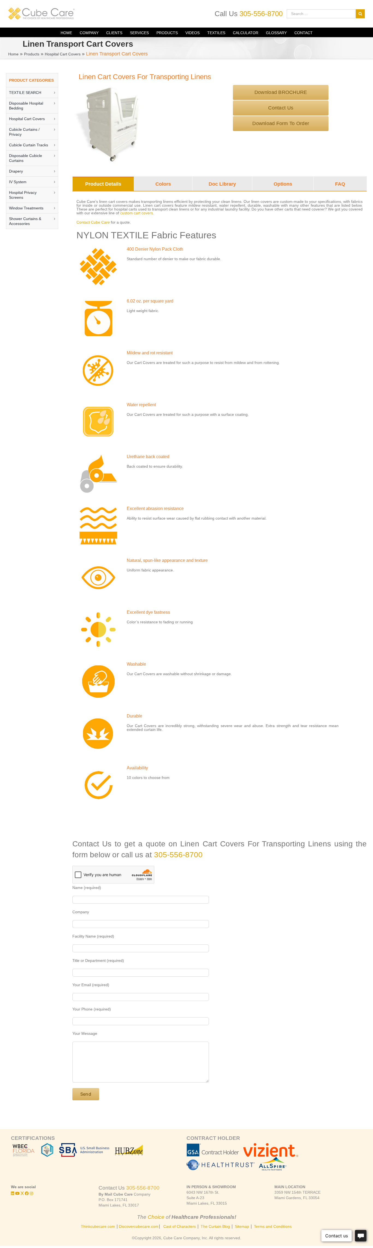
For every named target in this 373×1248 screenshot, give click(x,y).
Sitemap (242, 1226)
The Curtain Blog (215, 1226)
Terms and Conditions (273, 1226)
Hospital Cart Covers (63, 54)
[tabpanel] (219, 508)
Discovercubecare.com (138, 1226)
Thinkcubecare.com (98, 1226)
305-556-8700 (261, 14)
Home (13, 54)
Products (31, 54)
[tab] (103, 184)
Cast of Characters (179, 1226)
